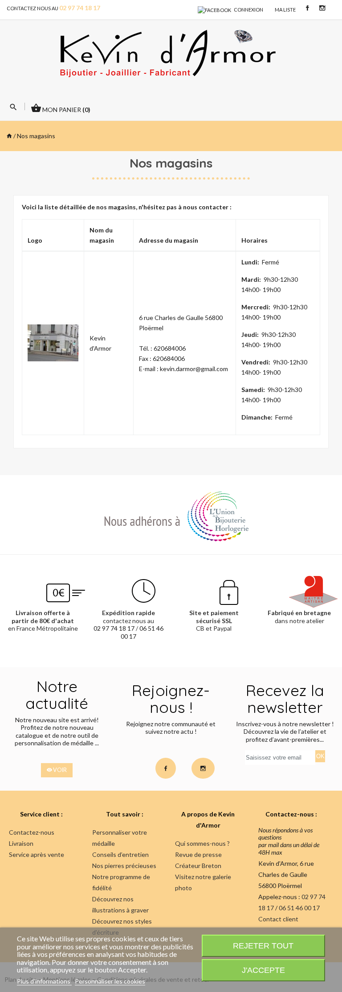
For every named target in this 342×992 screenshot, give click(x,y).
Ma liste (285, 9)
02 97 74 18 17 (114, 628)
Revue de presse (198, 854)
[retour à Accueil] (9, 136)
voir (59, 770)
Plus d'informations (44, 981)
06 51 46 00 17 (299, 908)
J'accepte (263, 970)
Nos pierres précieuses (124, 865)
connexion (248, 9)
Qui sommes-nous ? (202, 843)
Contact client (278, 919)
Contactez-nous (31, 832)
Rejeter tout (263, 945)
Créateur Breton (198, 865)
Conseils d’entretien (120, 854)
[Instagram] (322, 7)
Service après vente (36, 854)
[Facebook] (214, 9)
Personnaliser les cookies (110, 981)
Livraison (21, 843)
